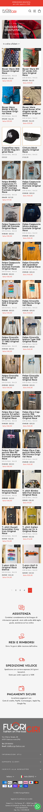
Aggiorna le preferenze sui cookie (21, 799)
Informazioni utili (12, 754)
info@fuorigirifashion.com (16, 746)
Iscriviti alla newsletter (15, 769)
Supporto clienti (11, 762)
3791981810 (9, 743)
